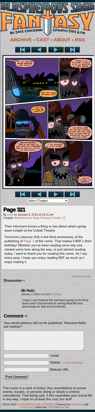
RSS (80, 40)
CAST (42, 40)
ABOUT (62, 40)
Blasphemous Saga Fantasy (32, 218)
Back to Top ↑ (63, 407)
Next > (56, 49)
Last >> (72, 49)
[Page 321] (48, 188)
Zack (10, 214)
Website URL (59, 369)
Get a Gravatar (74, 362)
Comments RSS (81, 276)
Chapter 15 (58, 218)
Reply (58, 294)
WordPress (77, 404)
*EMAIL (66, 362)
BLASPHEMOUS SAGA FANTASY (36, 404)
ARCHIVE (21, 40)
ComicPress (26, 407)
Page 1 (29, 241)
